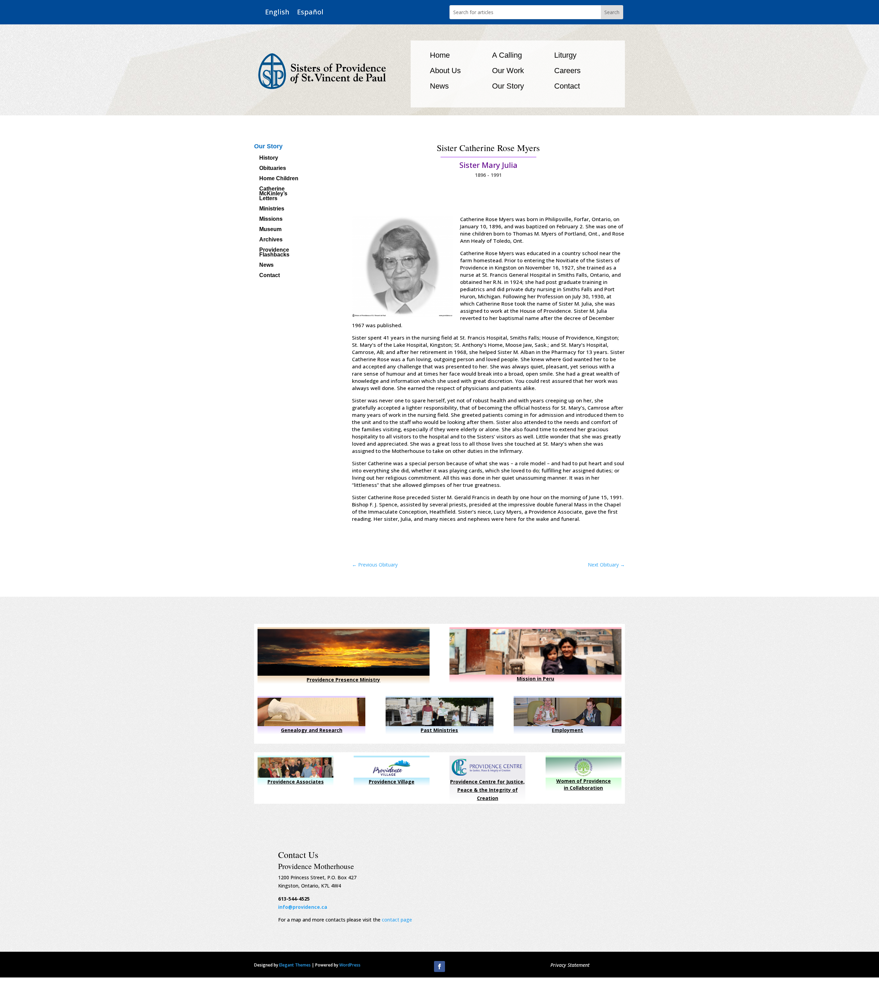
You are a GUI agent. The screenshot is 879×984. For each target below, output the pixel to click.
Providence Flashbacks (274, 253)
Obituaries (272, 168)
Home (440, 55)
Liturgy (565, 55)
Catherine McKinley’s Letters (273, 193)
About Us (445, 70)
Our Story (508, 86)
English (277, 12)
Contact (567, 86)
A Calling (507, 55)
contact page (397, 919)
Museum (270, 229)
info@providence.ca (302, 907)
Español (310, 12)
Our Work (508, 70)
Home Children (278, 178)
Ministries (271, 208)
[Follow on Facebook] (439, 966)
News (439, 86)
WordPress (350, 965)
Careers (567, 70)
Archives (271, 239)
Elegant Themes (295, 965)
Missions (271, 219)
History (268, 158)
